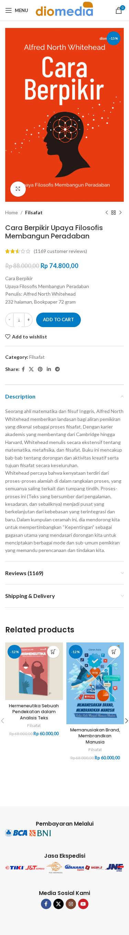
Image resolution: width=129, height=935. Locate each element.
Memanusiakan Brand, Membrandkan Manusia (95, 736)
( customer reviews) (60, 251)
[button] (53, 652)
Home (11, 212)
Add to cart (58, 319)
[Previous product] (106, 212)
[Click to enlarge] (18, 189)
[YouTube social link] (83, 904)
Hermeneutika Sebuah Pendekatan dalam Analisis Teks (34, 712)
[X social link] (31, 369)
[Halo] (19, 323)
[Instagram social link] (71, 904)
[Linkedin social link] (49, 369)
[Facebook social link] (23, 369)
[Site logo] (64, 10)
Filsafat (34, 212)
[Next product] (120, 212)
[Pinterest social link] (40, 369)
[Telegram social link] (57, 369)
